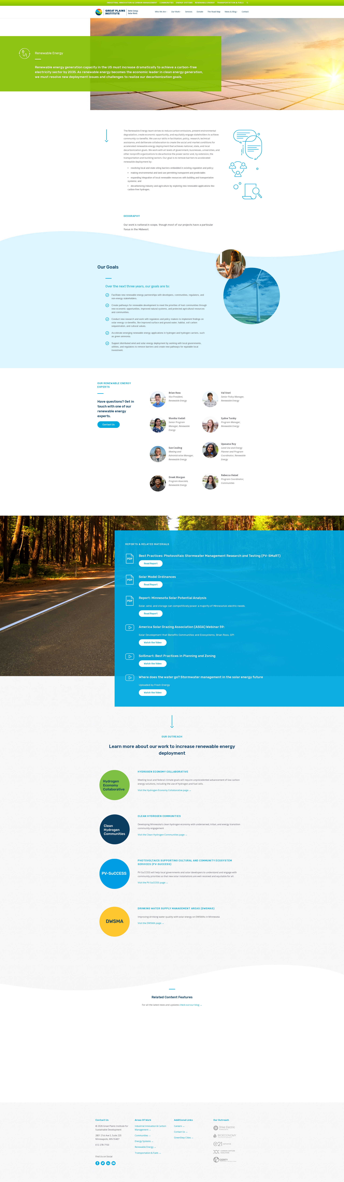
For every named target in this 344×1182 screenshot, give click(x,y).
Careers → (179, 1126)
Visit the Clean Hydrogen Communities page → (162, 834)
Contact (245, 11)
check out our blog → (191, 1004)
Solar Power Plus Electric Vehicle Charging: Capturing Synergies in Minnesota (171, 1059)
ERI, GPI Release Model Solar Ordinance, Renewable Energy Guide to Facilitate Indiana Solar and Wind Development (120, 1067)
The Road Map (213, 11)
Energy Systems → (144, 1141)
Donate (200, 11)
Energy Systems (184, 2)
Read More (109, 1086)
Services (188, 11)
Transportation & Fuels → (148, 1152)
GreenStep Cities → (184, 1137)
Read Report (150, 563)
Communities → (143, 1135)
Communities (166, 2)
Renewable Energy (205, 2)
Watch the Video (153, 642)
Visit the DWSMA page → (151, 923)
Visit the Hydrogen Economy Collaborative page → (164, 790)
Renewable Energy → (145, 1146)
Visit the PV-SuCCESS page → (153, 882)
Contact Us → (181, 1131)
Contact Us (109, 424)
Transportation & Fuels (230, 2)
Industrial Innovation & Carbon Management (132, 2)
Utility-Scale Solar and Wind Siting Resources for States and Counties (222, 1057)
